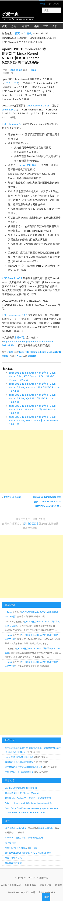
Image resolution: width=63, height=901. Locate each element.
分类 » (14, 26)
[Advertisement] (31, 461)
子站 (49, 4)
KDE (21, 352)
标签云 (26, 26)
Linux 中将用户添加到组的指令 (19, 757)
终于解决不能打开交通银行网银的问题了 (24, 767)
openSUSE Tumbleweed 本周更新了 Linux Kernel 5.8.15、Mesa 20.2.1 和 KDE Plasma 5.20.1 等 (33, 420)
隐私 (34, 885)
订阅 (49, 885)
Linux (43, 352)
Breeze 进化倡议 (27, 165)
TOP (46, 897)
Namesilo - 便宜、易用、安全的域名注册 (24, 837)
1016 (7, 83)
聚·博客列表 (10, 842)
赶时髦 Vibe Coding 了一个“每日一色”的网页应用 (28, 798)
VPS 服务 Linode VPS (15, 828)
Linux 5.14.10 (9, 109)
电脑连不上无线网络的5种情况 (19, 762)
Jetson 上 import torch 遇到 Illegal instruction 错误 (28, 803)
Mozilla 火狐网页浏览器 (16, 848)
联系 (42, 885)
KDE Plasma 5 (32, 352)
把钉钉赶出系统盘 (12, 497)
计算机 (28, 33)
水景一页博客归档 (13, 858)
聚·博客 (58, 885)
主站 (42, 4)
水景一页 (10, 13)
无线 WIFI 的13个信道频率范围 (19, 772)
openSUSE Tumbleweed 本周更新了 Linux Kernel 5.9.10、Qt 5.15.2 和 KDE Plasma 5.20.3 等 (32, 398)
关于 (54, 26)
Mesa (49, 352)
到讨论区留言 (31, 523)
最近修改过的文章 (13, 863)
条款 (27, 885)
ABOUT (5, 885)
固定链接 (32, 356)
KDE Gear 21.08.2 (12, 278)
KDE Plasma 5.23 (11, 124)
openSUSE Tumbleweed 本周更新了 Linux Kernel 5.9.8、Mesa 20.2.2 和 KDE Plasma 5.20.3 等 (32, 409)
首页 (17, 33)
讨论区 (57, 4)
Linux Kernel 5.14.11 (37, 105)
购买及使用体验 (45, 828)
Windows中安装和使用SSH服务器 (21, 788)
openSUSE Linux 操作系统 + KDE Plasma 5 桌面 (28, 853)
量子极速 (33, 848)
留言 (45, 26)
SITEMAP (16, 885)
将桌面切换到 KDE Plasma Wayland (22, 793)
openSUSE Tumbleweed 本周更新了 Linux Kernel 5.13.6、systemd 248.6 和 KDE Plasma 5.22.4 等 (34, 387)
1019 (15, 83)
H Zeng (32, 70)
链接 (36, 26)
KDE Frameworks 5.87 (14, 315)
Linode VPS (49, 892)
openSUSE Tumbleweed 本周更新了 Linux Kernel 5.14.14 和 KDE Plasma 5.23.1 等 (47, 501)
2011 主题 (30, 892)
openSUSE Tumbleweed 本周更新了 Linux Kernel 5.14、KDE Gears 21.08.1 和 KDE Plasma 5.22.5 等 (32, 376)
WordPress (13, 892)
